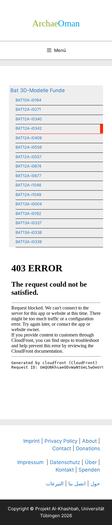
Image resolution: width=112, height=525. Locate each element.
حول (95, 484)
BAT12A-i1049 (28, 194)
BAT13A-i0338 (29, 232)
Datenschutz (65, 462)
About (89, 441)
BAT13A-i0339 (29, 241)
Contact (61, 448)
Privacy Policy (61, 441)
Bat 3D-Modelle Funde (37, 90)
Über (91, 462)
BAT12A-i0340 (29, 118)
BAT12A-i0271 (28, 109)
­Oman (56, 23)
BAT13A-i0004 (29, 203)
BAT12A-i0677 (28, 175)
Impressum (30, 462)
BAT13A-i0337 (29, 222)
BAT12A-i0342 (29, 128)
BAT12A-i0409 (29, 137)
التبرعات (55, 484)
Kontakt (65, 470)
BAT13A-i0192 (28, 213)
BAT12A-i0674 (28, 166)
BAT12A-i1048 (28, 185)
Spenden (89, 470)
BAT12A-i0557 (29, 156)
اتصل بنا (77, 484)
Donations (88, 448)
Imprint (31, 441)
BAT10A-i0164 (28, 100)
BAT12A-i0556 (29, 147)
